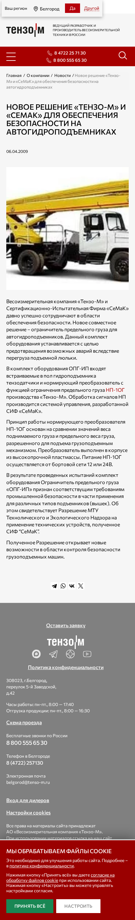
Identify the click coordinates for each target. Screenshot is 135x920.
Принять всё (29, 906)
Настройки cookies (28, 812)
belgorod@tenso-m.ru (28, 782)
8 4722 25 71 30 (70, 52)
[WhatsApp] (63, 586)
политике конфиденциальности (41, 865)
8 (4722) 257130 (24, 763)
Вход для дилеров (27, 800)
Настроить (78, 906)
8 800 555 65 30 (70, 60)
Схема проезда (24, 722)
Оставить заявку (65, 625)
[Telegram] (54, 586)
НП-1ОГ (115, 390)
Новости (62, 75)
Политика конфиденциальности (66, 667)
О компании (38, 75)
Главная (14, 75)
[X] (80, 586)
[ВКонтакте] (72, 586)
